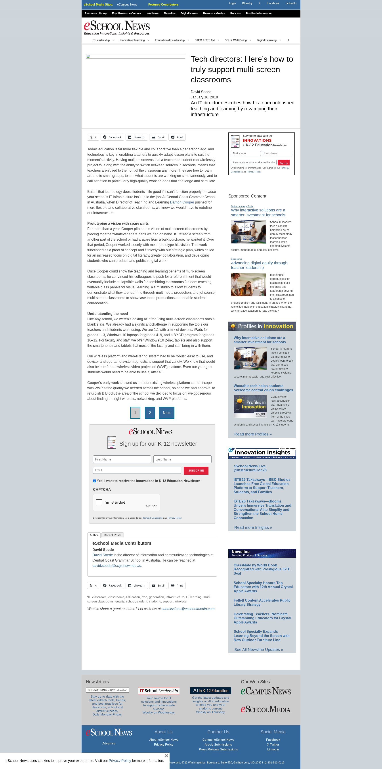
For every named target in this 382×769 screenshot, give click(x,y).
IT (187, 597)
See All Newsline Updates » (258, 649)
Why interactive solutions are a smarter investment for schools (258, 212)
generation (156, 597)
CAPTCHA (102, 489)
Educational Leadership (170, 40)
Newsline (170, 13)
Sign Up (283, 163)
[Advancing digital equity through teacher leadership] (248, 294)
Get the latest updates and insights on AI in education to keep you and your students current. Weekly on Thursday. (210, 705)
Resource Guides (214, 13)
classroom (99, 597)
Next (166, 413)
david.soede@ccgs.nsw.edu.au (116, 566)
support (168, 601)
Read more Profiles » (253, 434)
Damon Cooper (182, 202)
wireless (180, 601)
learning (196, 597)
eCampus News (127, 4)
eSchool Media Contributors (121, 543)
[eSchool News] (117, 27)
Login (232, 3)
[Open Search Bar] (288, 40)
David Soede (102, 555)
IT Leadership (101, 40)
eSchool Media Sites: (98, 4)
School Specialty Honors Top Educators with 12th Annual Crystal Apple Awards (263, 587)
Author (94, 535)
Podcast (235, 13)
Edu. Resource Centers (126, 13)
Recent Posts (112, 535)
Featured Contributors (163, 4)
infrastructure (175, 597)
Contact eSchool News (218, 739)
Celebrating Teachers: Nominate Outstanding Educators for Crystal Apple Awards (262, 618)
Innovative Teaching (132, 40)
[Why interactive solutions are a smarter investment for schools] (248, 241)
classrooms (116, 597)
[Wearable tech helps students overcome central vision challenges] (250, 415)
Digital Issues (189, 13)
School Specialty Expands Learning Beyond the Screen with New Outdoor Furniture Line (262, 636)
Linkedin (273, 749)
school (130, 601)
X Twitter (273, 744)
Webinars (153, 13)
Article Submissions (218, 744)
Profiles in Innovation (259, 13)
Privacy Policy (174, 518)
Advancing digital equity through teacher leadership (259, 265)
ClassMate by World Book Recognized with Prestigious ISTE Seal (262, 569)
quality (119, 601)
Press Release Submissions (218, 749)
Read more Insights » (253, 527)
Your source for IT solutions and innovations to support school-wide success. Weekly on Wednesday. (159, 705)
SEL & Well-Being (236, 40)
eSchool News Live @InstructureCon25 (250, 468)
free (144, 597)
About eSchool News (163, 739)
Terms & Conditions (152, 518)
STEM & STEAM (205, 40)
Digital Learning (267, 40)
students (155, 601)
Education (133, 597)
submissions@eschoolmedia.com (188, 609)
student (142, 601)
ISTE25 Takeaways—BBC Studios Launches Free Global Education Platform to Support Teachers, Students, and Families (262, 486)
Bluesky (247, 3)
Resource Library (96, 13)
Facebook (273, 739)
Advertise (108, 743)
